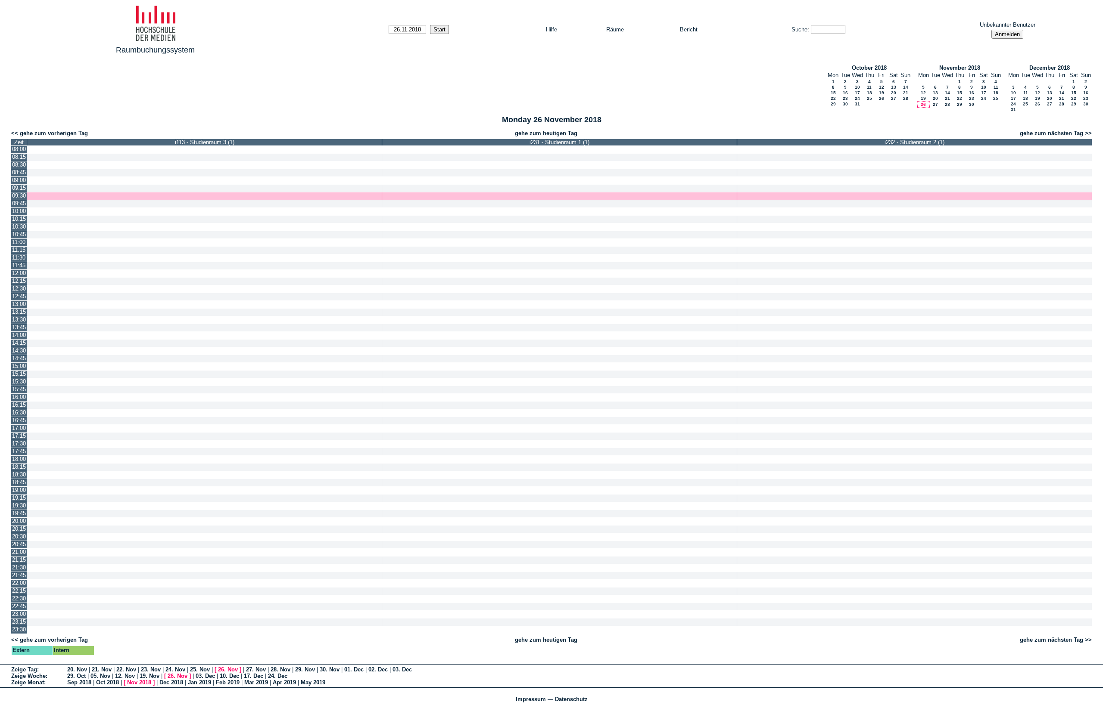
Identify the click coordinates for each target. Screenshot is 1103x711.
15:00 (19, 366)
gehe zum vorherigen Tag (54, 133)
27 (893, 98)
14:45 (19, 358)
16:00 (19, 397)
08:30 (19, 164)
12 (881, 87)
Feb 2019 (228, 682)
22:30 (19, 598)
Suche (799, 29)
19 (881, 92)
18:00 (19, 459)
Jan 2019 (199, 682)
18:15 (19, 467)
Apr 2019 (284, 682)
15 (833, 92)
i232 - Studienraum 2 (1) (914, 142)
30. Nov (330, 669)
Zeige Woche (28, 676)
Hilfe (551, 29)
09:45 (19, 203)
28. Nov (280, 669)
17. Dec (253, 676)
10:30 (19, 226)
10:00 (19, 211)
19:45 (19, 513)
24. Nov (175, 669)
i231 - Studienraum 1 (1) (559, 142)
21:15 (19, 559)
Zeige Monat (27, 682)
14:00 (19, 335)
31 (857, 104)
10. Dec (229, 676)
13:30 (19, 319)
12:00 (19, 273)
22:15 (19, 590)
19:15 (19, 498)
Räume (615, 29)
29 (833, 104)
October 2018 (869, 68)
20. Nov (77, 669)
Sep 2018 (79, 682)
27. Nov (256, 669)
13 (893, 87)
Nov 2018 (139, 682)
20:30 (19, 536)
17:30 (19, 443)
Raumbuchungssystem (155, 50)
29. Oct (76, 676)
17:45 (19, 451)
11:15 (18, 250)
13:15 (19, 312)
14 (905, 87)
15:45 (19, 389)
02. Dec (378, 669)
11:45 (18, 265)
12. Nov (125, 676)
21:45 (19, 575)
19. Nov (149, 676)
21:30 (19, 567)
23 (845, 98)
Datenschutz (571, 699)
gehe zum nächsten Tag (1051, 133)
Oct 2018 (107, 682)
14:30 (19, 350)
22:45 (19, 606)
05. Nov (100, 676)
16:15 (19, 405)
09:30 (19, 195)
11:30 (18, 257)
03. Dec (402, 669)
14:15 (19, 343)
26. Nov (228, 669)
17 (857, 92)
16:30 (19, 412)
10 (857, 87)
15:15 (19, 374)
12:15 (19, 281)
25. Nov (200, 669)
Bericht (689, 29)
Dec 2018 (171, 682)
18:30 (19, 474)
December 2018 (1049, 68)
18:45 (19, 482)
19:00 (19, 490)
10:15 (19, 219)
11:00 (18, 242)
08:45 (19, 172)
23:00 (19, 614)
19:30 (19, 505)
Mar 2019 (256, 682)
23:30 (19, 629)
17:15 (19, 436)
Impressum (531, 699)
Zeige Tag (24, 669)
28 (905, 98)
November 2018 (959, 68)
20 (893, 92)
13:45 (19, 327)
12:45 (19, 296)
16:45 (19, 420)
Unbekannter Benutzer (1007, 25)
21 (905, 92)
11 (869, 87)
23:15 (19, 621)
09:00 (19, 180)
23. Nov (151, 669)
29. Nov (305, 669)
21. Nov (102, 669)
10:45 (19, 234)
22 (833, 98)
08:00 (19, 149)
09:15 (19, 188)
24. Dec (277, 676)
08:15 (19, 157)
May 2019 (313, 682)
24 (857, 98)
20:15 (19, 529)
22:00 (19, 583)
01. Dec (354, 669)
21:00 (19, 552)
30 (845, 104)
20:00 (19, 521)
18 (869, 92)
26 (881, 98)
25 (869, 98)
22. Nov (126, 669)
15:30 (19, 381)
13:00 (19, 304)
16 (845, 92)
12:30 (19, 288)
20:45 (19, 544)
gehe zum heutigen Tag (546, 133)
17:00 (19, 428)
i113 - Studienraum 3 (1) (204, 142)
